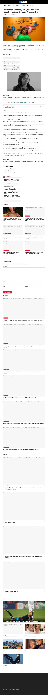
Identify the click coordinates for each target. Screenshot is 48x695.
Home (5, 5)
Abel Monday (6, 14)
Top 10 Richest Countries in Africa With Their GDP (10, 651)
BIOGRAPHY (28, 233)
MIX (27, 5)
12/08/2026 (5, 450)
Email (4, 286)
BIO (13, 5)
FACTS (31, 5)
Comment (5, 266)
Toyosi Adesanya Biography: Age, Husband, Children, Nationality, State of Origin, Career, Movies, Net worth (23, 423)
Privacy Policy (11, 689)
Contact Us (5, 689)
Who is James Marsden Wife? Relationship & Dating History (33, 636)
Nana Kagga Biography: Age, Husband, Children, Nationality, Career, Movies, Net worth (19, 397)
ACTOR (4, 635)
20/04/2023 (13, 14)
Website (26, 286)
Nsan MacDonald (8, 489)
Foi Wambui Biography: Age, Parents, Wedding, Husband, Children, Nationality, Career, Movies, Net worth (12, 185)
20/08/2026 (5, 238)
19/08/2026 (5, 399)
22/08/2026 (5, 321)
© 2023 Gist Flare (6, 691)
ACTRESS (5, 343)
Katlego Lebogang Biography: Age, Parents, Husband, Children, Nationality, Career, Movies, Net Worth (12, 196)
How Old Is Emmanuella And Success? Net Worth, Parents (33, 651)
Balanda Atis (6, 161)
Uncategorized (7, 233)
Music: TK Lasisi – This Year (10, 522)
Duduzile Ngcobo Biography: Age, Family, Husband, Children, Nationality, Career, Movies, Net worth (22, 371)
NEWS (23, 5)
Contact (18, 5)
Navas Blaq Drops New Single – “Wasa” (12, 591)
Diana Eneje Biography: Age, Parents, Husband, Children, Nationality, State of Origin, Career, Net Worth (12, 180)
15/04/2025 (14, 489)
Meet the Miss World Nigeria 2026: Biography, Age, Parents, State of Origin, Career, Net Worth (21, 449)
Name (4, 281)
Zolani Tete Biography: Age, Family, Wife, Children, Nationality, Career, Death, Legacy (12, 192)
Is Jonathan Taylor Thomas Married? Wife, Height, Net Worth (11, 636)
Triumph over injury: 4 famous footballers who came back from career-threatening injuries (21, 621)
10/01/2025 (14, 523)
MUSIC (9, 5)
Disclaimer (17, 689)
